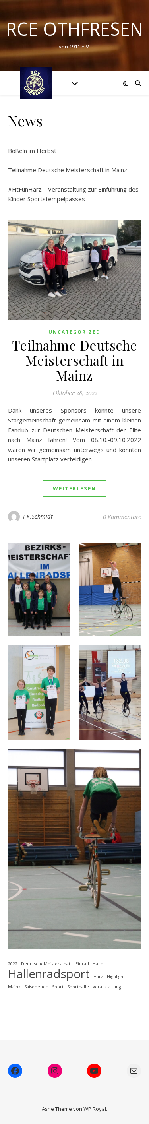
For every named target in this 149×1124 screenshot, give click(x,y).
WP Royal (94, 1108)
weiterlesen (74, 488)
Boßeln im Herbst (32, 151)
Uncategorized (74, 332)
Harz (98, 976)
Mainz (14, 987)
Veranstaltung (107, 987)
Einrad (82, 964)
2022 (12, 964)
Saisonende (36, 987)
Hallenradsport (49, 974)
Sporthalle (78, 987)
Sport (58, 987)
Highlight (116, 976)
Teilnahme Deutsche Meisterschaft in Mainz (67, 170)
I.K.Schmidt (38, 516)
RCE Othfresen (74, 29)
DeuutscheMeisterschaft (46, 964)
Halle (98, 964)
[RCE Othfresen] (36, 83)
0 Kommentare (122, 517)
